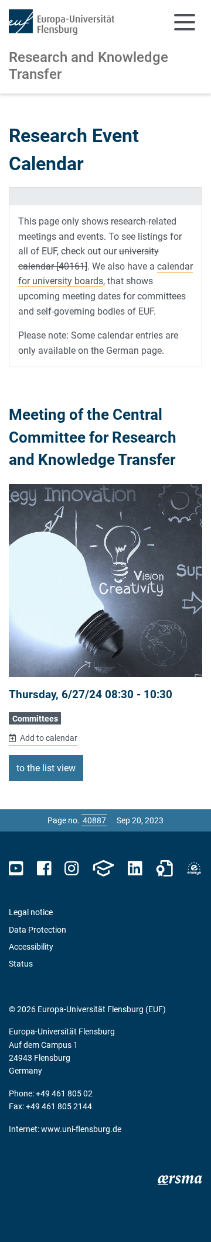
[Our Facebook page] (44, 869)
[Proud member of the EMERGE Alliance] (194, 869)
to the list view (46, 768)
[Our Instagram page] (71, 869)
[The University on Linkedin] (135, 869)
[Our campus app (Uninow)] (103, 869)
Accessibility (31, 946)
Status (21, 963)
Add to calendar (47, 738)
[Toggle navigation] (184, 22)
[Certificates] (164, 869)
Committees (35, 718)
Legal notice (31, 912)
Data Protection (37, 929)
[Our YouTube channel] (16, 869)
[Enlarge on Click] (105, 580)
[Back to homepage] (61, 22)
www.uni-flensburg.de (81, 1129)
